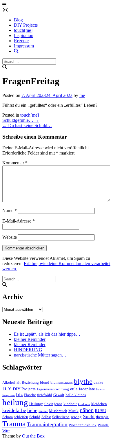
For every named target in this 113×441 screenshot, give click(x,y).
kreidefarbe (14, 410)
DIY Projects (26, 25)
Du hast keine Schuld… (27, 125)
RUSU (100, 410)
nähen (87, 410)
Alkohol (8, 382)
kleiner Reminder (29, 339)
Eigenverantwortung (53, 389)
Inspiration (23, 35)
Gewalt (58, 395)
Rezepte (21, 40)
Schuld (34, 417)
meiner (43, 411)
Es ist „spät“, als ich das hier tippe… (47, 334)
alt (19, 382)
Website (9, 237)
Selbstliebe (61, 417)
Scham (7, 417)
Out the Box (33, 435)
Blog (18, 19)
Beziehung (30, 382)
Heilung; (36, 404)
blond (44, 382)
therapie (102, 417)
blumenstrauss (61, 382)
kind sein (84, 404)
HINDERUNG (28, 349)
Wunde (103, 425)
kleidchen (99, 404)
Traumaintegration (47, 424)
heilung (15, 402)
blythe (83, 381)
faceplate (87, 389)
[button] (4, 4)
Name (9, 210)
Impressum (24, 45)
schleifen (21, 417)
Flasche (30, 395)
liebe (32, 410)
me (82, 95)
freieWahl (44, 395)
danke (98, 382)
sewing (76, 417)
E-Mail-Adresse (18, 220)
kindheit (70, 404)
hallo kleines (75, 395)
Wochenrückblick (82, 425)
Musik (73, 411)
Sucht (89, 416)
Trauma (14, 424)
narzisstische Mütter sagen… (40, 354)
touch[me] (23, 30)
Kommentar (15, 162)
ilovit (48, 404)
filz (19, 394)
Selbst (46, 417)
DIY (7, 389)
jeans (58, 404)
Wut (6, 431)
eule (74, 389)
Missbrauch (58, 411)
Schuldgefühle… (20, 120)
